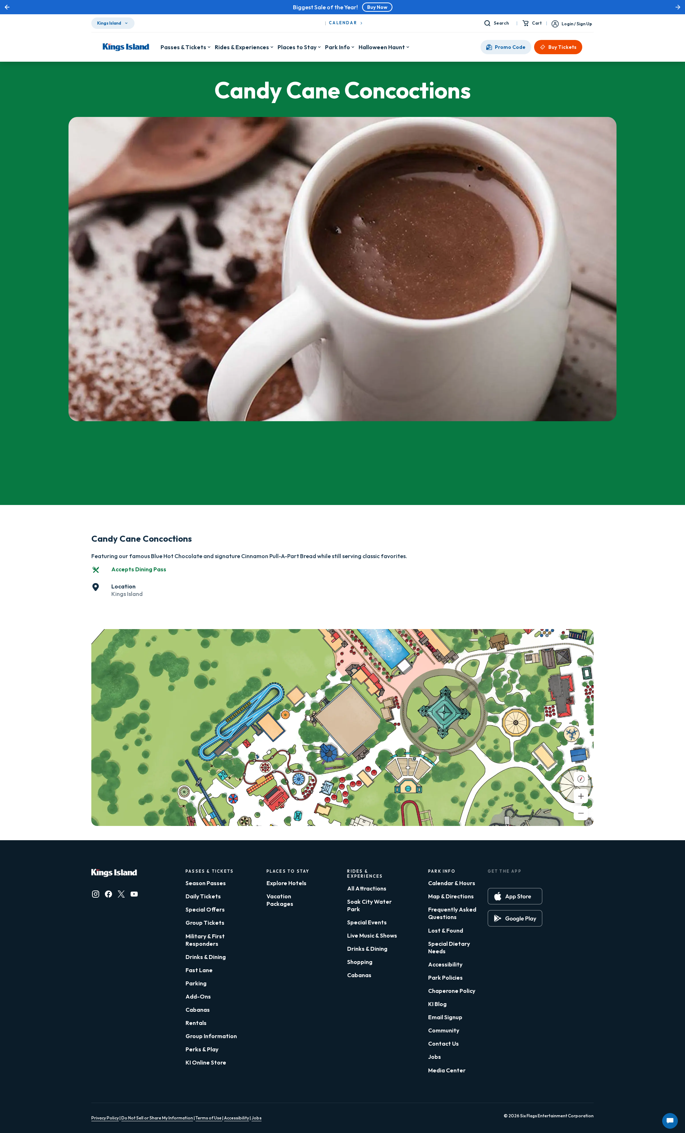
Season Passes (206, 883)
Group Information (211, 1036)
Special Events (367, 922)
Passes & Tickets (183, 47)
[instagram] (95, 894)
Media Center (447, 1070)
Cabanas (198, 1009)
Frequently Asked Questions (452, 913)
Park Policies (445, 977)
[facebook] (108, 894)
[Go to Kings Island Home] (126, 47)
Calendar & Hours (451, 883)
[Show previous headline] (7, 7)
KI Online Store (206, 1062)
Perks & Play (202, 1049)
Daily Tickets (203, 896)
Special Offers (205, 909)
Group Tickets (205, 922)
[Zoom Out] (581, 813)
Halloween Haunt (382, 47)
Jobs (434, 1056)
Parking (196, 983)
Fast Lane (199, 970)
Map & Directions (451, 896)
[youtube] (134, 894)
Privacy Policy (105, 1118)
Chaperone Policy (451, 990)
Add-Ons (198, 996)
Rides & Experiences (242, 47)
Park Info (337, 47)
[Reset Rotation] (581, 779)
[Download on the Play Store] (515, 918)
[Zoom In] (581, 796)
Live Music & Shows (372, 935)
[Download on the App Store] (515, 896)
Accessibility (445, 964)
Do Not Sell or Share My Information (157, 1118)
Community (443, 1030)
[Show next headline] (678, 7)
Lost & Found (445, 930)
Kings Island (109, 23)
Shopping (359, 961)
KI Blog (437, 1003)
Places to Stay (297, 47)
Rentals (196, 1022)
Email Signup (445, 1017)
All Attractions (366, 888)
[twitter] (121, 894)
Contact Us (443, 1043)
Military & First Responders (205, 940)
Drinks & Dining (206, 956)
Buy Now (377, 7)
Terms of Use (209, 1118)
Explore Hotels (286, 883)
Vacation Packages (280, 900)
